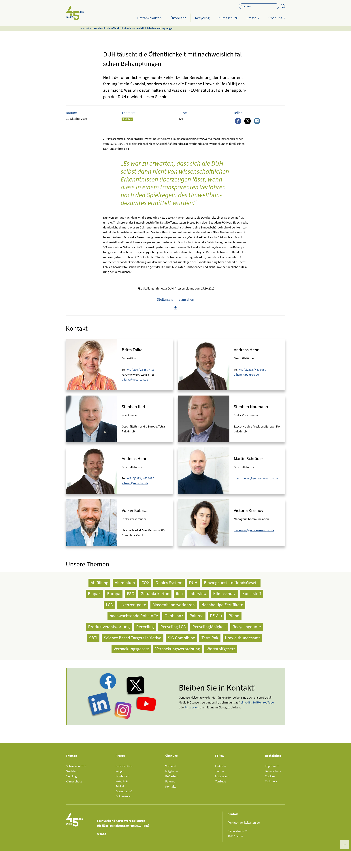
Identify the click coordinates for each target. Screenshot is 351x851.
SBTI (93, 638)
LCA (109, 605)
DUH (193, 582)
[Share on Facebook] (238, 121)
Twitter (219, 771)
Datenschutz (273, 771)
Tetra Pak (209, 638)
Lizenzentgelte (132, 605)
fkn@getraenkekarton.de (244, 822)
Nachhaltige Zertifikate (222, 605)
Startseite (85, 28)
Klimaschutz (227, 18)
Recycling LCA (173, 626)
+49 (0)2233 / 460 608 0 (252, 370)
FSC (130, 593)
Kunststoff (251, 593)
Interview (198, 593)
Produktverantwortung (109, 626)
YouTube (268, 702)
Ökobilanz (178, 18)
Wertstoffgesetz (221, 649)
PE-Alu (216, 616)
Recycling (202, 18)
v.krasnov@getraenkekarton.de (254, 530)
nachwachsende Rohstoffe (134, 616)
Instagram (222, 776)
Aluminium (125, 582)
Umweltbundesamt (242, 638)
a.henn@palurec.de (246, 374)
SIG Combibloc (181, 638)
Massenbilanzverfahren (174, 605)
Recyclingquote (247, 626)
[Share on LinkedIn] (257, 121)
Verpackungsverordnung (177, 649)
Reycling (71, 776)
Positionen (122, 776)
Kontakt (170, 786)
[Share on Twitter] (247, 121)
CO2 (145, 582)
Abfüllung (99, 582)
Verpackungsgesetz (131, 649)
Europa (113, 593)
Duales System (169, 582)
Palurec (196, 616)
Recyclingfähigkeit (209, 626)
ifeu (179, 593)
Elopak (94, 593)
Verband (170, 766)
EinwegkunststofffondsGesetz (231, 582)
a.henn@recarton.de (135, 483)
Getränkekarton (149, 18)
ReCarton (171, 776)
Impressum (272, 766)
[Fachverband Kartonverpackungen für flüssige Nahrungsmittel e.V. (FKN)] (75, 13)
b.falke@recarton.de (135, 379)
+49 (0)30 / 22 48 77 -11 (140, 370)
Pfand (234, 616)
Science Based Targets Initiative (132, 638)
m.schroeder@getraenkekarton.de (256, 478)
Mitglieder (171, 771)
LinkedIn (220, 766)
